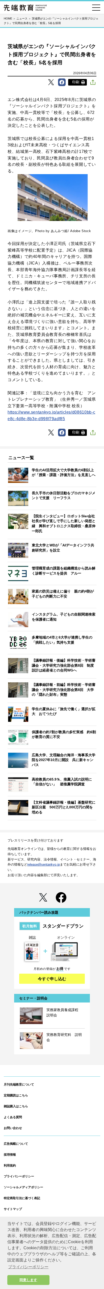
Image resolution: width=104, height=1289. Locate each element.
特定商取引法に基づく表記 (22, 1198)
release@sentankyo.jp (43, 864)
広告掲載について (16, 1143)
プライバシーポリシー (19, 1176)
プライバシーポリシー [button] (28, 1267)
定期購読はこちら (16, 1095)
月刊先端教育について (19, 1084)
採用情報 (10, 1154)
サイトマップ (13, 1209)
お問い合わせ (13, 1128)
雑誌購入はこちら (16, 1106)
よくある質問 (13, 1117)
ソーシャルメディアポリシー (23, 1187)
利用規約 (10, 1165)
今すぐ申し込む (52, 979)
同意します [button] (28, 1280)
